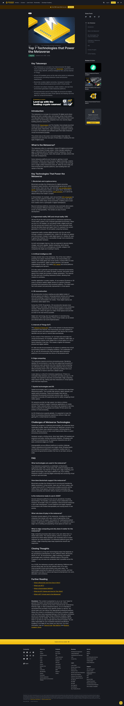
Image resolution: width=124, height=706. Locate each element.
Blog (41, 667)
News (41, 657)
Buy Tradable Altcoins (75, 688)
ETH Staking (58, 667)
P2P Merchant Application (76, 651)
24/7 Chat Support (91, 668)
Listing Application (75, 653)
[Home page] (10, 3)
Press (41, 658)
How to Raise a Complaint (92, 686)
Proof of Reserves (90, 662)
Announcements (43, 655)
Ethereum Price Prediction (76, 676)
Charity (57, 673)
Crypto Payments (59, 657)
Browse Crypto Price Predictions (78, 672)
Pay (56, 655)
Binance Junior (59, 658)
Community (42, 669)
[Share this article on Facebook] (90, 17)
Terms (41, 662)
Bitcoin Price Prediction (76, 674)
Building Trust (43, 666)
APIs (88, 677)
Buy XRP (73, 683)
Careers (41, 653)
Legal (41, 660)
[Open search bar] (103, 2)
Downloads (42, 675)
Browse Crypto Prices (75, 667)
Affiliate (88, 651)
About (41, 651)
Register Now (93, 122)
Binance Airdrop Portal (91, 682)
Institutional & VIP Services (76, 655)
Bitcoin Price (73, 668)
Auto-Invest (58, 666)
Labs (72, 657)
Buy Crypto (58, 653)
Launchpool (58, 664)
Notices (41, 673)
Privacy (41, 664)
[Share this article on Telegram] (94, 17)
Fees (88, 675)
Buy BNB (73, 681)
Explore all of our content (61, 641)
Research (57, 671)
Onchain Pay (74, 658)
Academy (58, 660)
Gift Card (57, 662)
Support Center (90, 670)
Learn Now (71, 7)
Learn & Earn (74, 665)
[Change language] (118, 2)
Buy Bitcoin (73, 679)
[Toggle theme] (121, 2)
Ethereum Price (74, 670)
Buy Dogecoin (74, 685)
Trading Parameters (91, 681)
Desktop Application (44, 676)
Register (113, 2)
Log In (107, 2)
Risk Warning (42, 671)
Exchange (58, 651)
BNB (88, 655)
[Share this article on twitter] (86, 17)
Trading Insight (90, 660)
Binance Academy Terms (46, 699)
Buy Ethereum (74, 687)
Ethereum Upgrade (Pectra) (77, 678)
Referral (88, 653)
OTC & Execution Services (92, 657)
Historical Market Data (91, 658)
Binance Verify (90, 679)
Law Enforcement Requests (92, 684)
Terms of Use (33, 699)
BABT (57, 669)
